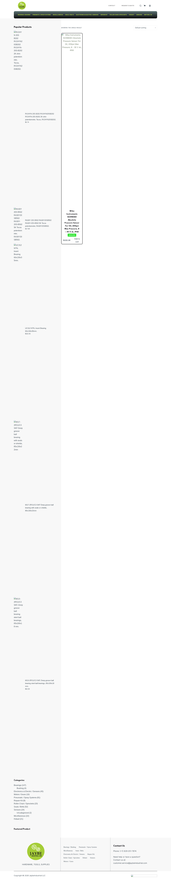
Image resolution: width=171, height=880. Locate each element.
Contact (111, 5)
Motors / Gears (149, 14)
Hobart (131, 14)
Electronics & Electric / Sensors (87, 14)
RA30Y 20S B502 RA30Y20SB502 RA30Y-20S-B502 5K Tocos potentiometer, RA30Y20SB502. (38, 223)
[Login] (150, 6)
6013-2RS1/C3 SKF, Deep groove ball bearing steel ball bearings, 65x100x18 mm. (39, 683)
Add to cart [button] (77, 240)
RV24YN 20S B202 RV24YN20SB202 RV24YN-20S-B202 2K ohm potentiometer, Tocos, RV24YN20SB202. (40, 117)
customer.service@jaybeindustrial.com (130, 863)
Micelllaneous (58, 14)
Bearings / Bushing (24, 14)
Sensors (139, 14)
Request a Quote (128, 5)
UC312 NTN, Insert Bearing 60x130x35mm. (35, 329)
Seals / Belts (69, 14)
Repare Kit (104, 14)
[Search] (140, 6)
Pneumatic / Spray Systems (42, 14)
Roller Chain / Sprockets (118, 14)
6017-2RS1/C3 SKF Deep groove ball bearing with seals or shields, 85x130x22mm (39, 508)
